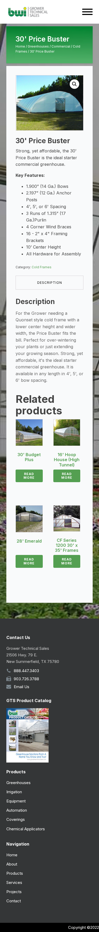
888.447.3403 (26, 670)
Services (14, 882)
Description (49, 283)
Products (14, 873)
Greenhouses (38, 46)
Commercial (60, 46)
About (11, 864)
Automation (16, 810)
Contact (13, 900)
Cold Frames (41, 267)
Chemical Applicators (25, 828)
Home (20, 46)
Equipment (16, 801)
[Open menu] (87, 12)
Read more (29, 476)
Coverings (15, 819)
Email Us (21, 686)
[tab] (49, 283)
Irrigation (14, 791)
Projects (14, 891)
